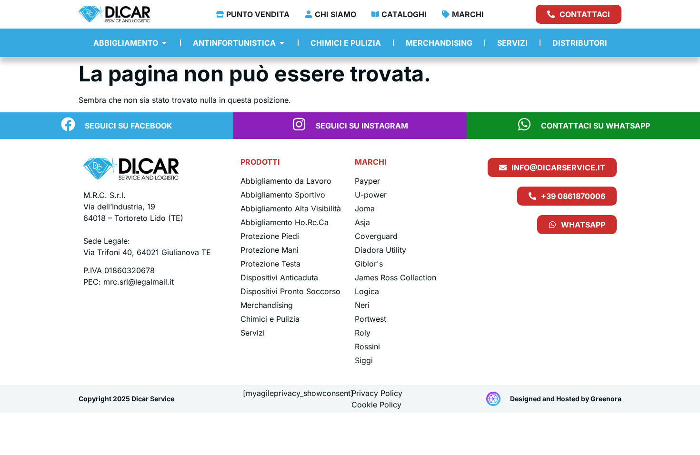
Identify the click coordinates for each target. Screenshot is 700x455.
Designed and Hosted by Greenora (565, 399)
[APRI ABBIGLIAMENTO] (164, 43)
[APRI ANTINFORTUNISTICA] (282, 43)
